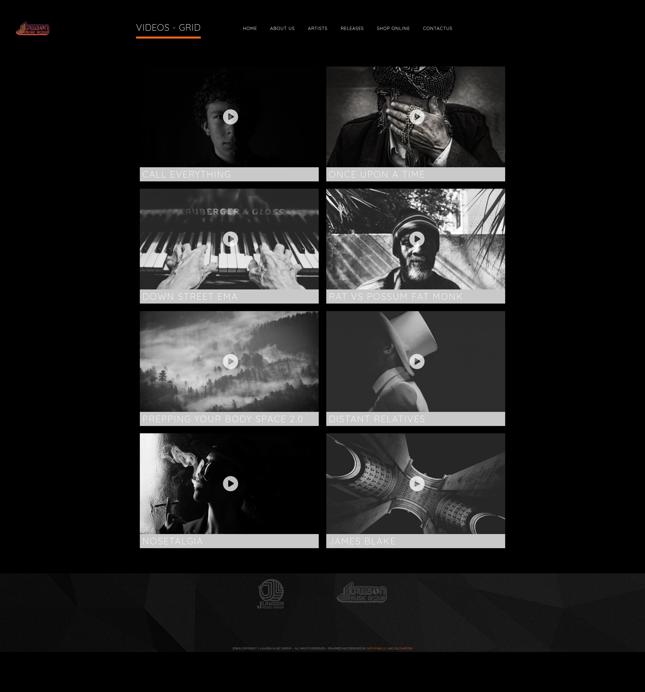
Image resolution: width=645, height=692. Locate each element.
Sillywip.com (403, 648)
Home (250, 28)
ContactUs (438, 28)
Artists (318, 28)
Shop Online (393, 28)
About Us (282, 28)
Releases (352, 28)
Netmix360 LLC (377, 648)
